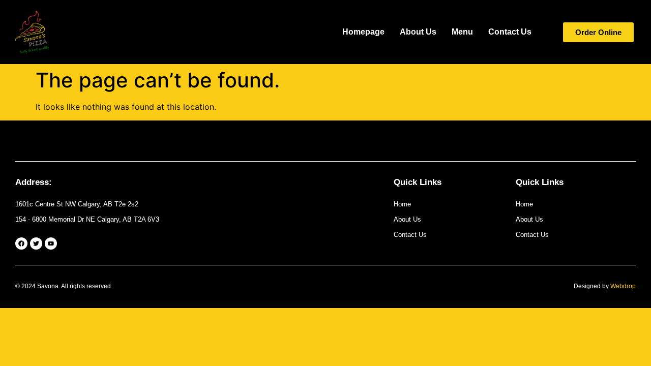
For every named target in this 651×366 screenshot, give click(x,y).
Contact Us (509, 31)
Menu (462, 31)
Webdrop (623, 286)
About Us (418, 31)
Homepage (363, 31)
